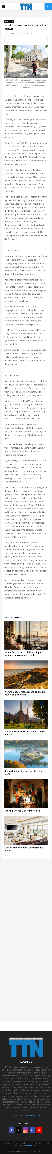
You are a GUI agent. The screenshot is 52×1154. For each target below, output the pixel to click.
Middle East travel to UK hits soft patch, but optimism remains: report (24, 653)
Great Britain (9, 21)
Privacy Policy (36, 1151)
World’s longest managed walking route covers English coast (24, 693)
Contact (25, 1151)
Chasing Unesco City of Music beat (22, 810)
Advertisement (14, 1151)
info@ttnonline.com (31, 1116)
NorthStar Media (31, 1146)
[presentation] (10, 68)
